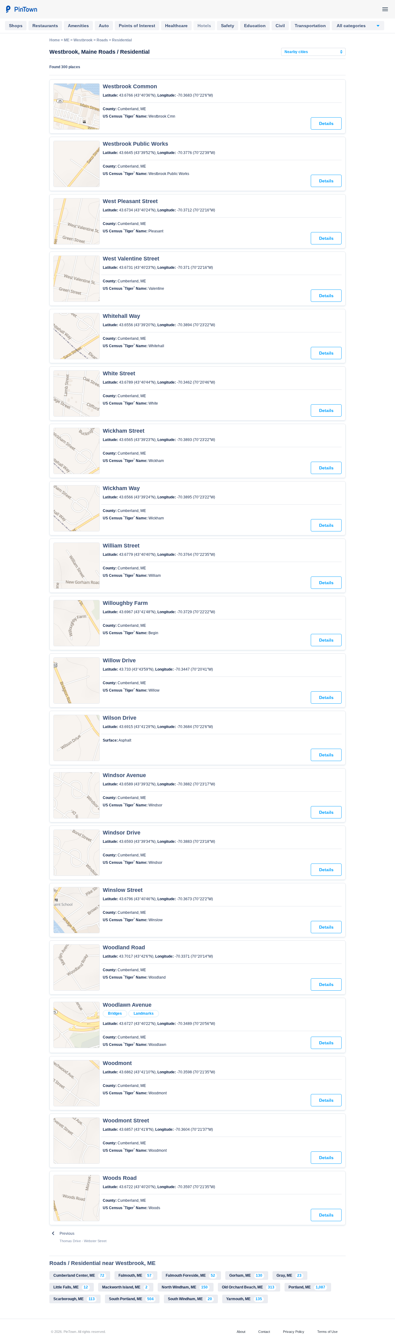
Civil (280, 25)
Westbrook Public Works (135, 144)
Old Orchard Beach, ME (248, 1287)
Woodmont (117, 1063)
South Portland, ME (131, 1299)
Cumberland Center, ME (78, 1275)
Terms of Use (327, 1332)
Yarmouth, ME (244, 1299)
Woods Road (120, 1178)
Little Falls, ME (70, 1287)
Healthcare (176, 25)
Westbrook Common (130, 86)
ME (66, 40)
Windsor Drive (121, 833)
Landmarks (144, 1013)
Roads (102, 40)
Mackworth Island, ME (125, 1287)
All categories (351, 25)
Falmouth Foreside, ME (190, 1275)
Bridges (115, 1013)
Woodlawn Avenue (127, 1005)
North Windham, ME (185, 1287)
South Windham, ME (190, 1299)
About (241, 1332)
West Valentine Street (131, 259)
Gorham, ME (245, 1275)
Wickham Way (121, 488)
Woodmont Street (126, 1120)
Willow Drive (119, 660)
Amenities (78, 25)
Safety (227, 25)
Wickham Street (123, 431)
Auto (104, 25)
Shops (16, 25)
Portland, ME (307, 1287)
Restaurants (45, 25)
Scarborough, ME (74, 1299)
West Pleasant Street (130, 201)
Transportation (310, 25)
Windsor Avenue (124, 775)
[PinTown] (21, 9)
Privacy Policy (293, 1332)
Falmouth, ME (135, 1275)
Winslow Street (123, 890)
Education (255, 25)
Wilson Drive (119, 718)
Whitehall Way (121, 316)
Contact (264, 1332)
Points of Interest (137, 25)
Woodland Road (124, 947)
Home (54, 40)
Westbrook (83, 40)
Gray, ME (288, 1275)
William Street (121, 546)
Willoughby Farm (125, 603)
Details (326, 123)
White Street (119, 373)
